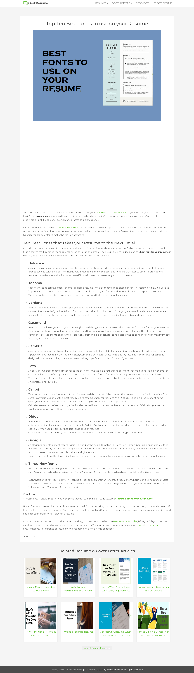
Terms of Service (74, 669)
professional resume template (111, 212)
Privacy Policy (58, 669)
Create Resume (162, 3)
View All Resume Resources (97, 648)
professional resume (68, 227)
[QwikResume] (35, 3)
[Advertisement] (97, 149)
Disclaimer (89, 669)
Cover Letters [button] (121, 3)
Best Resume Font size (125, 521)
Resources (143, 3)
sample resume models (151, 525)
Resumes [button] (101, 3)
